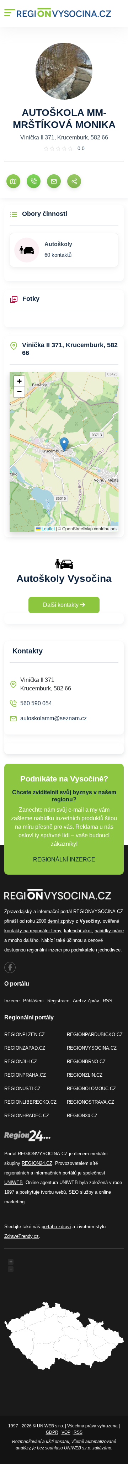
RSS (107, 1000)
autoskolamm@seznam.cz (53, 718)
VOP (66, 1432)
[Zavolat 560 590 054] (34, 181)
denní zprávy (61, 921)
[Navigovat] (13, 181)
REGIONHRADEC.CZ (26, 1115)
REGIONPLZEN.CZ (24, 1034)
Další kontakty (61, 605)
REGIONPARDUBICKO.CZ (95, 1034)
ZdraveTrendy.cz (21, 1236)
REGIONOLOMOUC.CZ (91, 1088)
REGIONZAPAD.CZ (24, 1048)
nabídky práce (109, 930)
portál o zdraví (56, 1226)
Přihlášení (33, 1000)
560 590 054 (36, 703)
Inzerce (12, 1000)
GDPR (52, 1432)
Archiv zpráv (86, 1000)
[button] (64, 444)
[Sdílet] (74, 181)
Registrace (58, 1000)
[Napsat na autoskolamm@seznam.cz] (54, 181)
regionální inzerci (44, 950)
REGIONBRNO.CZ (86, 1061)
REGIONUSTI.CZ (22, 1088)
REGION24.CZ (82, 1115)
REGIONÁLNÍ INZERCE (64, 859)
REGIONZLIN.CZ (84, 1075)
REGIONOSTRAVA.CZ (90, 1102)
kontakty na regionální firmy (32, 930)
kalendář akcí (78, 930)
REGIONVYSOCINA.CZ (92, 1048)
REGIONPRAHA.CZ (25, 1075)
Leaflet (48, 528)
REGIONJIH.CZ (20, 1061)
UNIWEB (13, 1182)
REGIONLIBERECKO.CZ (30, 1102)
